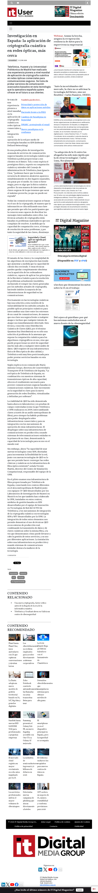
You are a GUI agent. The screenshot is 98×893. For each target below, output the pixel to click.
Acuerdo (23, 573)
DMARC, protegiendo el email (35, 124)
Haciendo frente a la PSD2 (33, 112)
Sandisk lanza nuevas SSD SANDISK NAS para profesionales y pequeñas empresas (15, 729)
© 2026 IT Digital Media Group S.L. (22, 822)
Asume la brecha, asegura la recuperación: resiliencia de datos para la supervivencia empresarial (68, 40)
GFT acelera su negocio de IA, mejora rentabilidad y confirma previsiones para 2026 (43, 801)
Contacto (53, 826)
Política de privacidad (24, 826)
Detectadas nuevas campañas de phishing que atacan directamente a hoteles (28, 801)
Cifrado (21, 577)
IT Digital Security (18, 581)
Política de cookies (62, 822)
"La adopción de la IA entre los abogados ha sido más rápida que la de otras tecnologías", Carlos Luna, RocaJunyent (71, 156)
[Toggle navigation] (10, 23)
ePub (83, 260)
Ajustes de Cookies (82, 822)
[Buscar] (12, 3)
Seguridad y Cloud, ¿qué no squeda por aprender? (37, 239)
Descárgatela (77, 16)
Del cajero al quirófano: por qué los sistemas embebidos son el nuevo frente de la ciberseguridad (72, 320)
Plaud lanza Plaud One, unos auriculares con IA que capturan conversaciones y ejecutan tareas (15, 655)
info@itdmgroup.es (48, 885)
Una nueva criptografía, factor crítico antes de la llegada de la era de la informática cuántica (30, 606)
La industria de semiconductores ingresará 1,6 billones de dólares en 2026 (30, 766)
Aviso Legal (45, 822)
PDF (76, 260)
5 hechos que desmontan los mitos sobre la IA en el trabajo (72, 286)
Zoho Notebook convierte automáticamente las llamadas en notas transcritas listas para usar (30, 692)
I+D (13, 577)
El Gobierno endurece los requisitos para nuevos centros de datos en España (42, 766)
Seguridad (13, 573)
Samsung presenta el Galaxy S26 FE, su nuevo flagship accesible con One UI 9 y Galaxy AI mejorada (28, 732)
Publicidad (79, 826)
